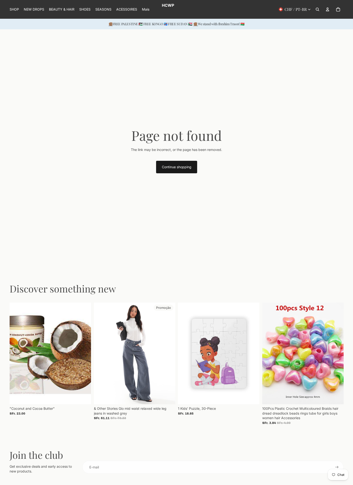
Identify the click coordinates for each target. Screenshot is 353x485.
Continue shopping (176, 167)
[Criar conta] (337, 467)
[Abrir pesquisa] (317, 9)
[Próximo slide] (84, 353)
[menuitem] (145, 9)
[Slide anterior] (17, 353)
